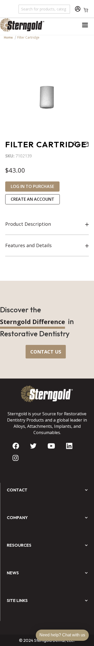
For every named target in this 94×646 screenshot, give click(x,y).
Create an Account (32, 199)
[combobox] (44, 9)
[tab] (47, 224)
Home (8, 37)
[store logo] (23, 25)
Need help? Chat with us (62, 635)
